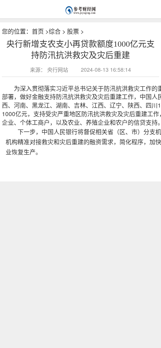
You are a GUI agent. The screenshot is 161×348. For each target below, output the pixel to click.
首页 (38, 31)
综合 (55, 31)
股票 (73, 31)
